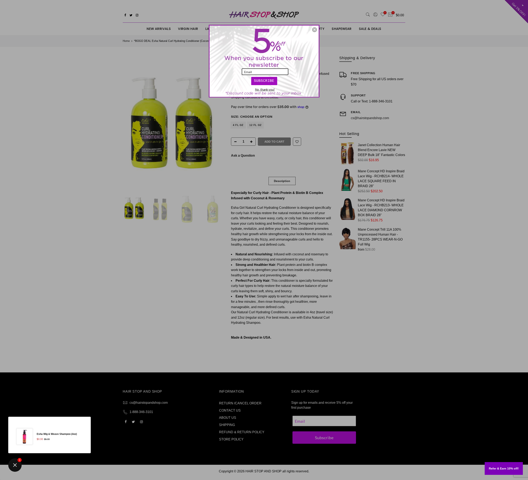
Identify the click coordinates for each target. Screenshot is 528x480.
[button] (314, 29)
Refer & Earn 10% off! (504, 468)
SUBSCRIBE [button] (264, 81)
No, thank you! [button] (265, 89)
